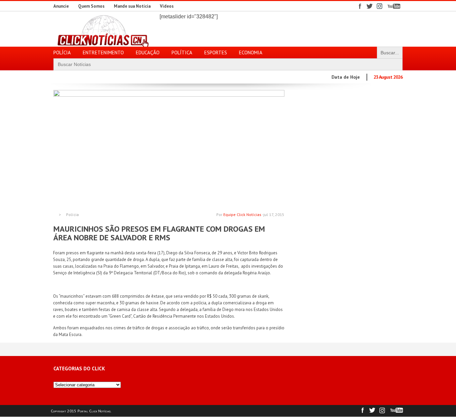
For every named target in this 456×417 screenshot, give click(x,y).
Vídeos (167, 6)
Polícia (72, 215)
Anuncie (61, 6)
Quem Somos (91, 6)
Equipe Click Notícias (242, 214)
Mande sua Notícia (132, 6)
